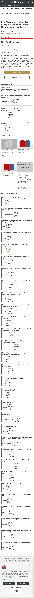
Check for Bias (16, 77)
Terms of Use (26, 558)
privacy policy (26, 577)
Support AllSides (25, 560)
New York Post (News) (6, 35)
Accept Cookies (9, 583)
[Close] (30, 564)
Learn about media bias (6, 52)
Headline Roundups (19, 8)
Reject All (23, 583)
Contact (17, 561)
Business (12, 31)
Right (16, 49)
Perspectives (28, 8)
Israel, (9, 31)
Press (14, 558)
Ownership (19, 558)
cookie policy (5, 579)
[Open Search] (32, 2)
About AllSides (8, 558)
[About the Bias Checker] (30, 75)
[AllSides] (17, 2)
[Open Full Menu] (2, 2)
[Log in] (28, 2)
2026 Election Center (8, 8)
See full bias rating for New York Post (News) (10, 51)
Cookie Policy (16, 560)
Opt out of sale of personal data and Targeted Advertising (16, 590)
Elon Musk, (5, 31)
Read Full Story (17, 73)
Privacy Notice (8, 560)
